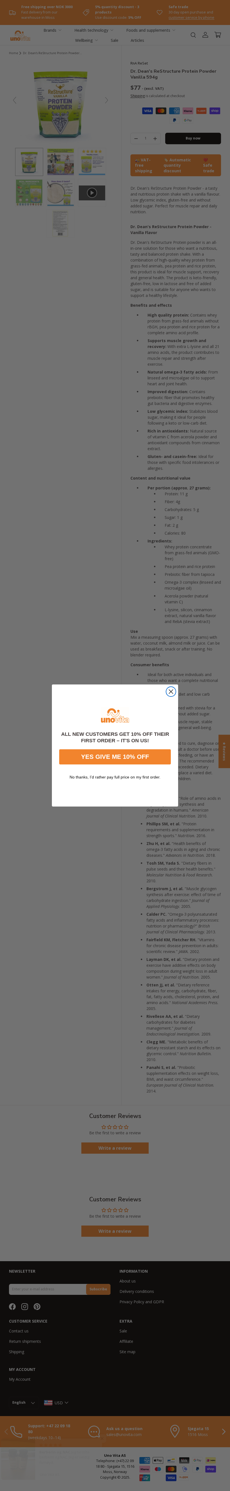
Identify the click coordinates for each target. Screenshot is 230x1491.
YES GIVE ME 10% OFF (115, 756)
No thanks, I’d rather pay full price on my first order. (115, 777)
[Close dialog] (171, 692)
